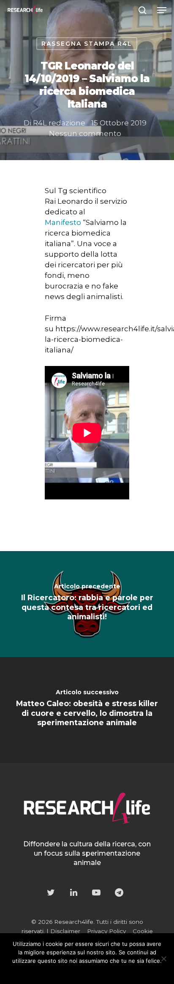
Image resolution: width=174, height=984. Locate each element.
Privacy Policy (106, 931)
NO (74, 972)
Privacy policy (104, 972)
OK (56, 972)
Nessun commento (85, 133)
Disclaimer (65, 931)
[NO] (163, 958)
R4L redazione (59, 123)
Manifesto (63, 222)
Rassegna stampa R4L (86, 43)
